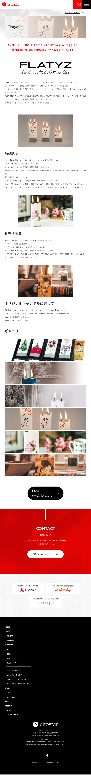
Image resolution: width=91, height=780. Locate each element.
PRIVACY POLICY (11, 715)
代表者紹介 (10, 640)
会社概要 (10, 636)
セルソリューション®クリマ (16, 679)
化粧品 (9, 654)
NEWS (7, 701)
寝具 (8, 649)
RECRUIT (8, 706)
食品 (8, 658)
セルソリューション (14, 670)
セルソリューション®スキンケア (18, 684)
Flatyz (9, 693)
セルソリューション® (14, 675)
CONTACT (9, 710)
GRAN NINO (11, 697)
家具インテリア (12, 663)
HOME (7, 627)
